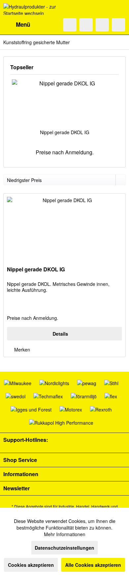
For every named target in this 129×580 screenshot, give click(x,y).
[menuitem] (16, 24)
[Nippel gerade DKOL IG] (64, 102)
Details (60, 333)
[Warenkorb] (118, 24)
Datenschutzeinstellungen (64, 547)
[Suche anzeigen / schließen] (69, 24)
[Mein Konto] (102, 24)
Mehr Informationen (64, 534)
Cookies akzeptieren (31, 565)
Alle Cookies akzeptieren (93, 565)
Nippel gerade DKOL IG (64, 132)
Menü (23, 24)
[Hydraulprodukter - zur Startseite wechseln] (33, 9)
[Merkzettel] (86, 24)
